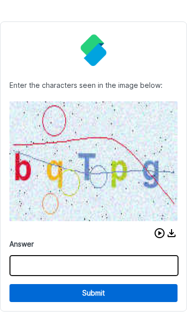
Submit (93, 293)
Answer (21, 244)
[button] (160, 233)
